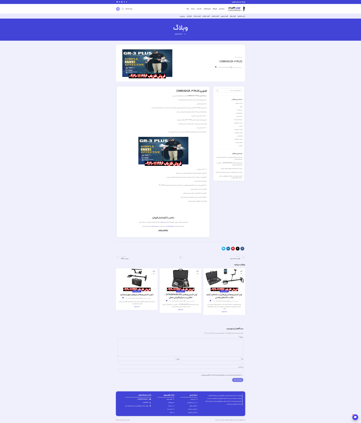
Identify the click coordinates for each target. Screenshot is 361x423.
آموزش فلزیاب (169, 226)
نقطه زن (240, 146)
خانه (185, 34)
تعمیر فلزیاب (239, 113)
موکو (117, 420)
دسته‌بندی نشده (238, 120)
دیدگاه (241, 337)
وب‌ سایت (240, 367)
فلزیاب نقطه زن (238, 133)
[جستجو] (123, 9)
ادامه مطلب (224, 312)
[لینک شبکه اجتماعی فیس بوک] (127, 2)
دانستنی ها (239, 116)
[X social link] (124, 2)
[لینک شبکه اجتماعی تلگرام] (117, 2)
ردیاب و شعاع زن (238, 123)
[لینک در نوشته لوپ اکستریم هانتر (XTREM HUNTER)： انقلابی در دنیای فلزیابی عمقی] (180, 279)
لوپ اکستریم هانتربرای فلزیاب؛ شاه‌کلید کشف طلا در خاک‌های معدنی (229, 158)
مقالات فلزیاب (238, 143)
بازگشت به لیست (180, 257)
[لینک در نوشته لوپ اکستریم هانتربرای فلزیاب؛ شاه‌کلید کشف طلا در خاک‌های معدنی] (224, 279)
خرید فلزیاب (162, 222)
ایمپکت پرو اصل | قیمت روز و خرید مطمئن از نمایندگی (229, 172)
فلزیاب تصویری (238, 129)
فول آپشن (239, 136)
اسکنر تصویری (178, 34)
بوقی (241, 107)
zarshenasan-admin (224, 67)
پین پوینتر (239, 110)
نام (242, 359)
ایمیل (178, 359)
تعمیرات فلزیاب (154, 226)
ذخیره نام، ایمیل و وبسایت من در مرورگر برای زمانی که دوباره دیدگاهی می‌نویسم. (221, 375)
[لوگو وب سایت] (235, 9)
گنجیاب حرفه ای (238, 139)
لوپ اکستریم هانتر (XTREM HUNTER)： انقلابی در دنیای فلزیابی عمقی (229, 164)
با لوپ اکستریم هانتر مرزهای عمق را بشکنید (231, 169)
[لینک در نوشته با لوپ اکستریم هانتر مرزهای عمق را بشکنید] (137, 279)
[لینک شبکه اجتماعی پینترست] (122, 2)
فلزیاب (240, 126)
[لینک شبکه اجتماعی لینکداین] (119, 2)
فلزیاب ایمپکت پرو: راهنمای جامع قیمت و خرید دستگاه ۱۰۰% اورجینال (230, 177)
